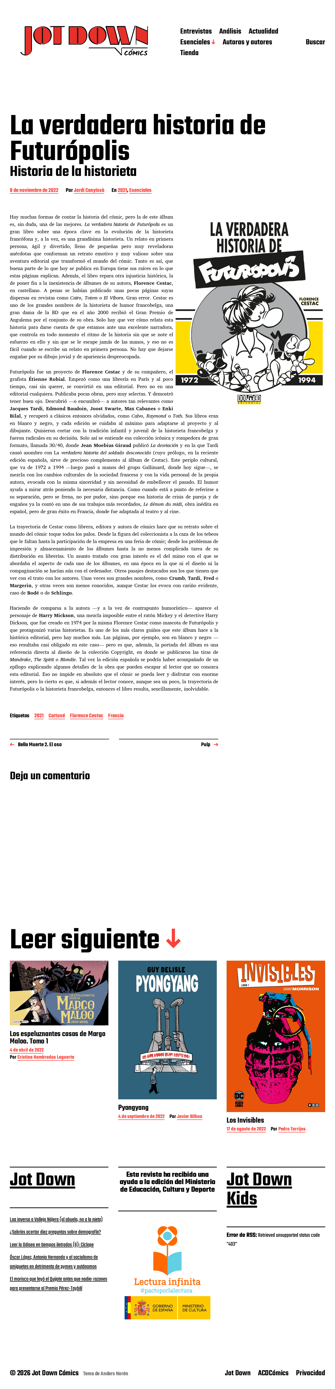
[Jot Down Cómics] (85, 43)
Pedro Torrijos (292, 1129)
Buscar (315, 43)
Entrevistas (196, 32)
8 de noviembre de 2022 (34, 191)
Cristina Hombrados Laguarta (45, 1058)
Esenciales (195, 42)
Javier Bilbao (189, 1117)
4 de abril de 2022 (27, 1051)
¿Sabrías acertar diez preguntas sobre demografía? (55, 1232)
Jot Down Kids (259, 1190)
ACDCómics (273, 1373)
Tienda (189, 53)
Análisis (230, 32)
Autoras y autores (247, 42)
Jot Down (42, 1180)
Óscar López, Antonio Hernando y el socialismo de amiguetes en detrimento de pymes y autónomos (54, 1262)
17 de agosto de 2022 (246, 1129)
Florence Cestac (86, 716)
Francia (116, 716)
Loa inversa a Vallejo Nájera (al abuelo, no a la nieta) (56, 1219)
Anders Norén (114, 1374)
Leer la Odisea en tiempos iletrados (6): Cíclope (52, 1244)
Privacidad (310, 1373)
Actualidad (263, 32)
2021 (122, 191)
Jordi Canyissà (89, 191)
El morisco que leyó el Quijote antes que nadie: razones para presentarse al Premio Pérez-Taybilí (58, 1284)
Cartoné (57, 716)
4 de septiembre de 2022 (141, 1117)
